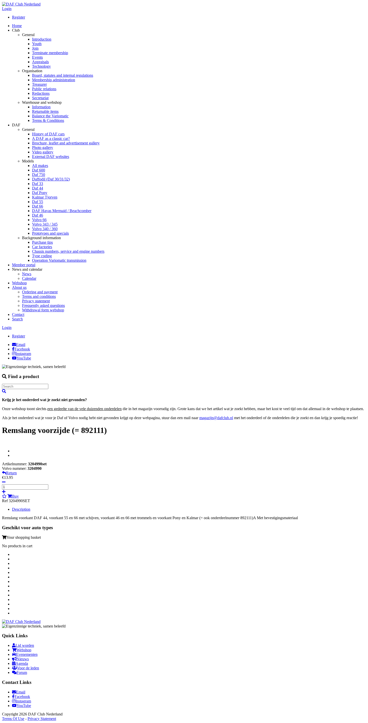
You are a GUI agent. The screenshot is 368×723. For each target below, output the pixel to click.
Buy (15, 496)
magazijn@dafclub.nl (216, 418)
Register (18, 17)
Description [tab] (21, 509)
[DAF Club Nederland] (21, 4)
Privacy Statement (42, 718)
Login (7, 9)
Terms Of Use (13, 718)
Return (11, 473)
